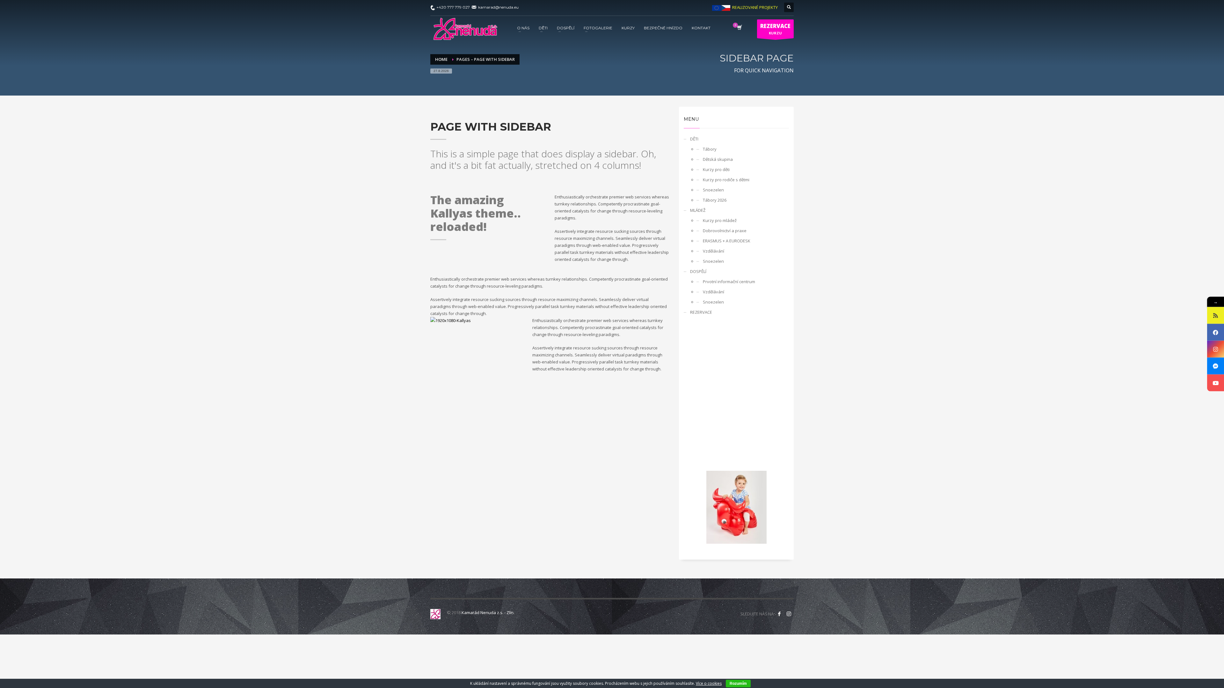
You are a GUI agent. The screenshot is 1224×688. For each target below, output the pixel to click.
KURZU (775, 28)
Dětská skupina (718, 159)
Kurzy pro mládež (720, 220)
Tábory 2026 (714, 200)
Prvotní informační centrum (729, 281)
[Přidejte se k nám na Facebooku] (779, 614)
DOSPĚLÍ (698, 271)
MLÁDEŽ (697, 210)
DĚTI (694, 139)
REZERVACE (701, 312)
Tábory (710, 149)
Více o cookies (709, 683)
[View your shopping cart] (739, 28)
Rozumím (738, 683)
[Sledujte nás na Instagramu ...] (789, 614)
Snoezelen (713, 190)
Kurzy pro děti (716, 169)
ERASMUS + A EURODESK (726, 241)
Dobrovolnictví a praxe (725, 230)
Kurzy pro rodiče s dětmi (726, 180)
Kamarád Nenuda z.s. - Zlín (488, 612)
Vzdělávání (713, 251)
